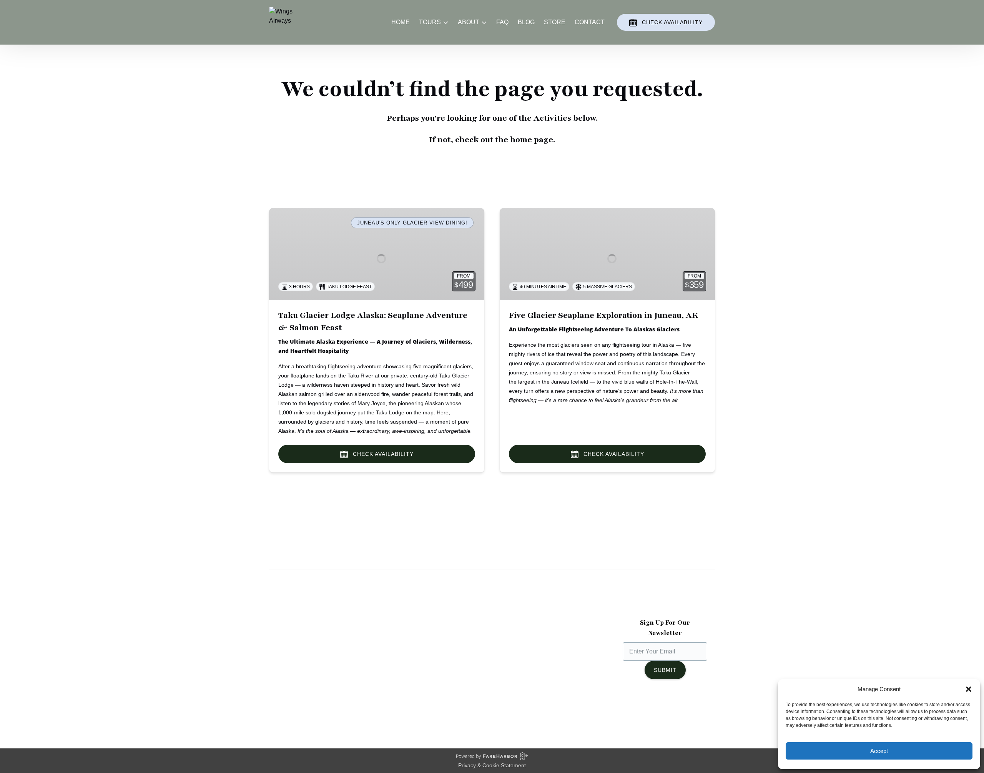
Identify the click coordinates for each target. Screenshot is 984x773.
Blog (526, 22)
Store (554, 22)
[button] (968, 689)
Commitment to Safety (299, 666)
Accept (879, 751)
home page (531, 139)
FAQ (502, 22)
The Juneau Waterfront (300, 685)
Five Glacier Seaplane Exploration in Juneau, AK (603, 315)
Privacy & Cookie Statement (492, 765)
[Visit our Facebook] (633, 710)
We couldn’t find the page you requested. (349, 554)
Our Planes (284, 648)
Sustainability (287, 676)
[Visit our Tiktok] (664, 710)
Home (400, 22)
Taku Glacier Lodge (295, 657)
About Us (281, 639)
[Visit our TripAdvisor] (682, 710)
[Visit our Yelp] (699, 710)
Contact (590, 22)
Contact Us (399, 685)
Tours (391, 648)
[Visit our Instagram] (649, 710)
